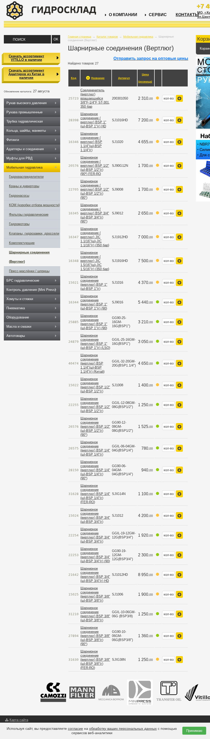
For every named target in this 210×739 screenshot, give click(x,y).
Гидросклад (51, 10)
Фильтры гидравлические (28, 214)
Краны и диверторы (24, 186)
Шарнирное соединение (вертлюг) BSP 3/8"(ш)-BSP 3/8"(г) (95, 594)
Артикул (124, 78)
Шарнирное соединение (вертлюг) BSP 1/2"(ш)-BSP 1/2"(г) (95, 385)
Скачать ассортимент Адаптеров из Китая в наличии (26, 74)
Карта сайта (18, 720)
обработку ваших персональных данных (123, 728)
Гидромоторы (19, 224)
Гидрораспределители (26, 177)
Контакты (187, 15)
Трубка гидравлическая (24, 121)
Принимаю (194, 731)
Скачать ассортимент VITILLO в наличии (26, 58)
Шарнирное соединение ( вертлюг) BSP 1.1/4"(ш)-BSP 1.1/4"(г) (91, 142)
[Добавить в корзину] (179, 98)
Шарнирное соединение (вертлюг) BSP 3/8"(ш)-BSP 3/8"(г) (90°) (95, 636)
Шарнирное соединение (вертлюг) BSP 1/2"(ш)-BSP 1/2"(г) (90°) (95, 426)
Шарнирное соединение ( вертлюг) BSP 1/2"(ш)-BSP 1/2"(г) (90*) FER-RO (94, 166)
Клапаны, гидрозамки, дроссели (34, 233)
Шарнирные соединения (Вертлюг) (29, 256)
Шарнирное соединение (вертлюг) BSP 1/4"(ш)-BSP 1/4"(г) (95, 448)
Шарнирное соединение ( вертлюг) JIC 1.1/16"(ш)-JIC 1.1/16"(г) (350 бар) (94, 237)
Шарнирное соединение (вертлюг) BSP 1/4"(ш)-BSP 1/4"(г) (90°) (95, 470)
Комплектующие (22, 243)
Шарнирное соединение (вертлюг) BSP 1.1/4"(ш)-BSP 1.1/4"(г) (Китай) (92, 363)
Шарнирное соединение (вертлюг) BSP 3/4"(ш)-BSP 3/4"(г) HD (95, 575)
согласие (75, 728)
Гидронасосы (19, 195)
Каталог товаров (107, 36)
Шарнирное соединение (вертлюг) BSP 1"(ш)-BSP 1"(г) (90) (93, 302)
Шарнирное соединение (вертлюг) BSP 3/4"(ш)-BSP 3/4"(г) (95, 516)
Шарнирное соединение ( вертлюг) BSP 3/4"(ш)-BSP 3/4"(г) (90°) (94, 213)
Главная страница (79, 36)
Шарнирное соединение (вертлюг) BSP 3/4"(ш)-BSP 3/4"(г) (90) (95, 555)
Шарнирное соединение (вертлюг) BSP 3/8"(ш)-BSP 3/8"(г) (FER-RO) (95, 659)
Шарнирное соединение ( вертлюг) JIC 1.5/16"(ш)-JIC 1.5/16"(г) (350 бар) (94, 261)
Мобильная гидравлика (138, 36)
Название (97, 78)
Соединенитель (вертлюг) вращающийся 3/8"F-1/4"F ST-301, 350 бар (95, 98)
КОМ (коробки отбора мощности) (34, 205)
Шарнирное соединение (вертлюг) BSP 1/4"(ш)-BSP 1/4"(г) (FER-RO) (95, 494)
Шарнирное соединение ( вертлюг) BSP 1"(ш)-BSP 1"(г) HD (93, 120)
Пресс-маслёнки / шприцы (29, 271)
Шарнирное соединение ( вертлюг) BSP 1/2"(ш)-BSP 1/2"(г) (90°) (94, 189)
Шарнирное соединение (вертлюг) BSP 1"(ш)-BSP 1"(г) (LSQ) (95, 342)
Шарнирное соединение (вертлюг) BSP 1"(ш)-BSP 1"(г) (93, 282)
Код (73, 78)
